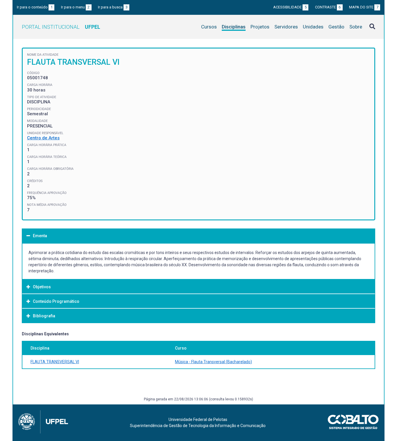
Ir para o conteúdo (35, 7)
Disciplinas (234, 27)
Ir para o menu (75, 7)
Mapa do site (363, 7)
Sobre (355, 27)
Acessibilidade (290, 7)
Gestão (336, 27)
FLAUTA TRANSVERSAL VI (55, 361)
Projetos (260, 27)
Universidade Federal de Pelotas (198, 419)
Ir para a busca (113, 7)
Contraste (328, 7)
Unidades (313, 27)
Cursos (209, 27)
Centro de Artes (43, 138)
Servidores (286, 27)
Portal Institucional (61, 27)
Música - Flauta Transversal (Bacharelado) (213, 361)
